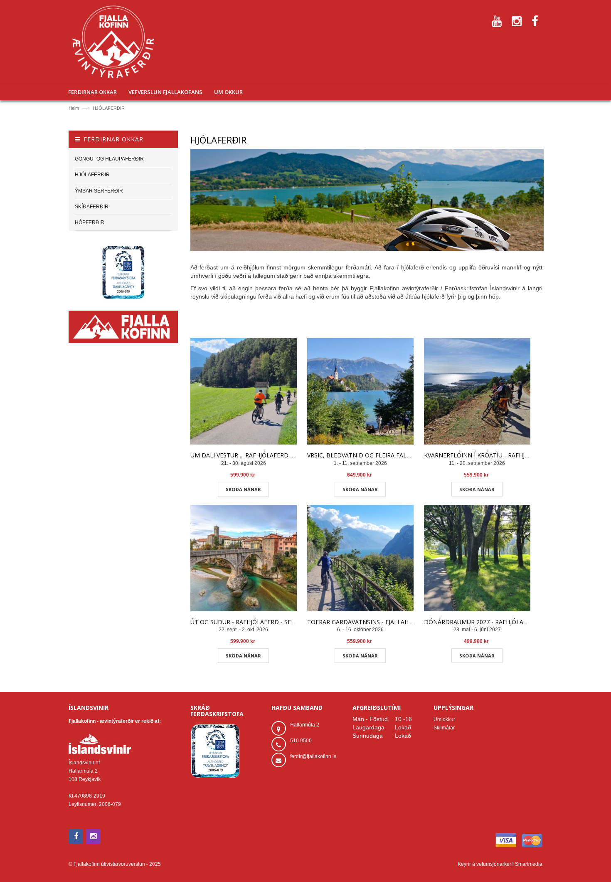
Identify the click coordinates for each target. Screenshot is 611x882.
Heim (74, 108)
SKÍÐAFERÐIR (91, 207)
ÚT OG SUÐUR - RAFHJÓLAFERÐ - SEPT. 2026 (252, 622)
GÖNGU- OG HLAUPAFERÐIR (109, 159)
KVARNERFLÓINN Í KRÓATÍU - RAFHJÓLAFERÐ (487, 455)
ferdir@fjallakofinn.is (313, 756)
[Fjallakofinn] (113, 42)
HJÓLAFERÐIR (109, 108)
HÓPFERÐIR (89, 222)
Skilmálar (444, 728)
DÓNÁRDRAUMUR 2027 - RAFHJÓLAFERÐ (481, 622)
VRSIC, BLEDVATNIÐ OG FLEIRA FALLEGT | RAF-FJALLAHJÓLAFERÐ (399, 455)
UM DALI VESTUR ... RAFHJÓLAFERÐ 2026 (246, 455)
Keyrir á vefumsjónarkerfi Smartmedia (500, 864)
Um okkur (444, 719)
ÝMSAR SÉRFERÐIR (99, 191)
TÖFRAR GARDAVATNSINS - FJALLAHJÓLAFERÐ (372, 622)
